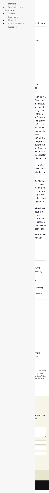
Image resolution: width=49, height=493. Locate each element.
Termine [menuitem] (11, 13)
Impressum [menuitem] (12, 26)
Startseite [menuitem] (12, 3)
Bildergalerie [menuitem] (13, 17)
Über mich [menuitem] (12, 20)
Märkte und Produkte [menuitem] (16, 23)
